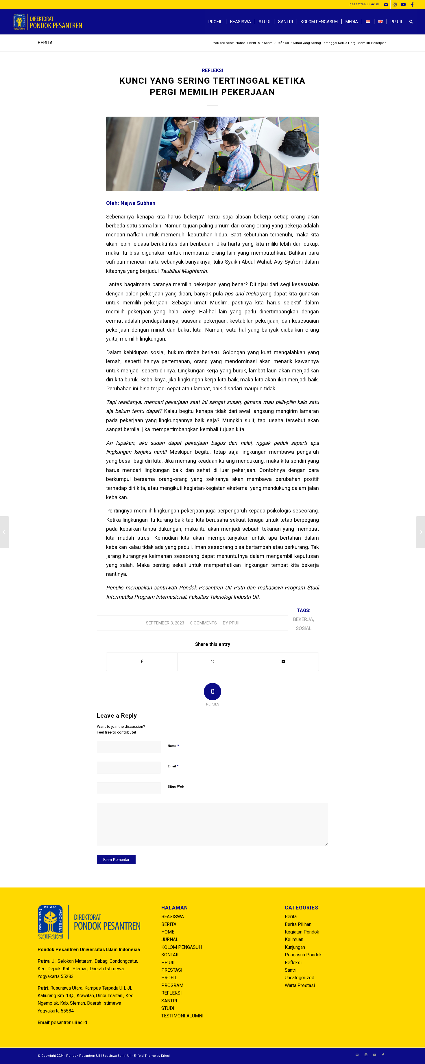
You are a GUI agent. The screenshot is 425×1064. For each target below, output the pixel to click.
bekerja (303, 619)
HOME (167, 932)
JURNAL (169, 939)
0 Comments (203, 623)
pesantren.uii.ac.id (364, 4)
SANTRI (169, 1001)
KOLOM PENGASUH (181, 947)
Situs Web (176, 787)
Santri (290, 970)
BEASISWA (172, 916)
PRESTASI (171, 970)
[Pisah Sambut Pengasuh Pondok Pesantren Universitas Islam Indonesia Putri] (4, 532)
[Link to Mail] (386, 4)
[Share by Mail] (283, 661)
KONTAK (170, 955)
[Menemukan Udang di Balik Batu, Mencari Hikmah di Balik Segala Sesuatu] (420, 532)
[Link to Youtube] (403, 4)
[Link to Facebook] (412, 4)
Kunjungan (295, 947)
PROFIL (169, 977)
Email (173, 766)
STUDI (167, 1008)
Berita (291, 916)
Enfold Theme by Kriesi (152, 1056)
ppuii (234, 623)
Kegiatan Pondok (302, 932)
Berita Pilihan (298, 924)
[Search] (411, 21)
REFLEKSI (171, 993)
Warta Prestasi (300, 985)
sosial (303, 628)
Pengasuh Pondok (303, 955)
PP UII (168, 962)
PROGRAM (172, 985)
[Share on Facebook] (141, 661)
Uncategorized (299, 977)
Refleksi (212, 70)
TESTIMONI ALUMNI (182, 1016)
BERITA (45, 42)
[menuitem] (215, 21)
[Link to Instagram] (395, 4)
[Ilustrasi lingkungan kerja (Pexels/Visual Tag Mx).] (212, 154)
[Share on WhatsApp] (213, 661)
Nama (173, 745)
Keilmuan (294, 939)
